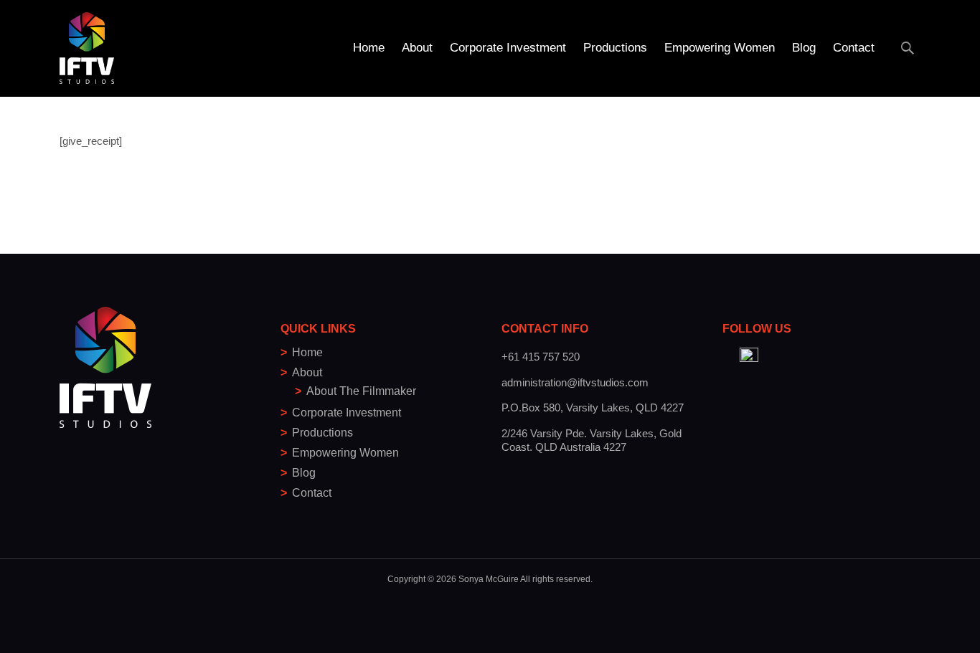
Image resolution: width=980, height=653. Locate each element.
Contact (854, 47)
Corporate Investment (508, 47)
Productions (615, 47)
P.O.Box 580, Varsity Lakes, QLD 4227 (592, 407)
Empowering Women (719, 47)
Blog (804, 47)
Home (369, 47)
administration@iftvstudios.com (575, 382)
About (417, 47)
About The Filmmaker (361, 391)
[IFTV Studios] (75, 42)
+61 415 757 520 (540, 357)
